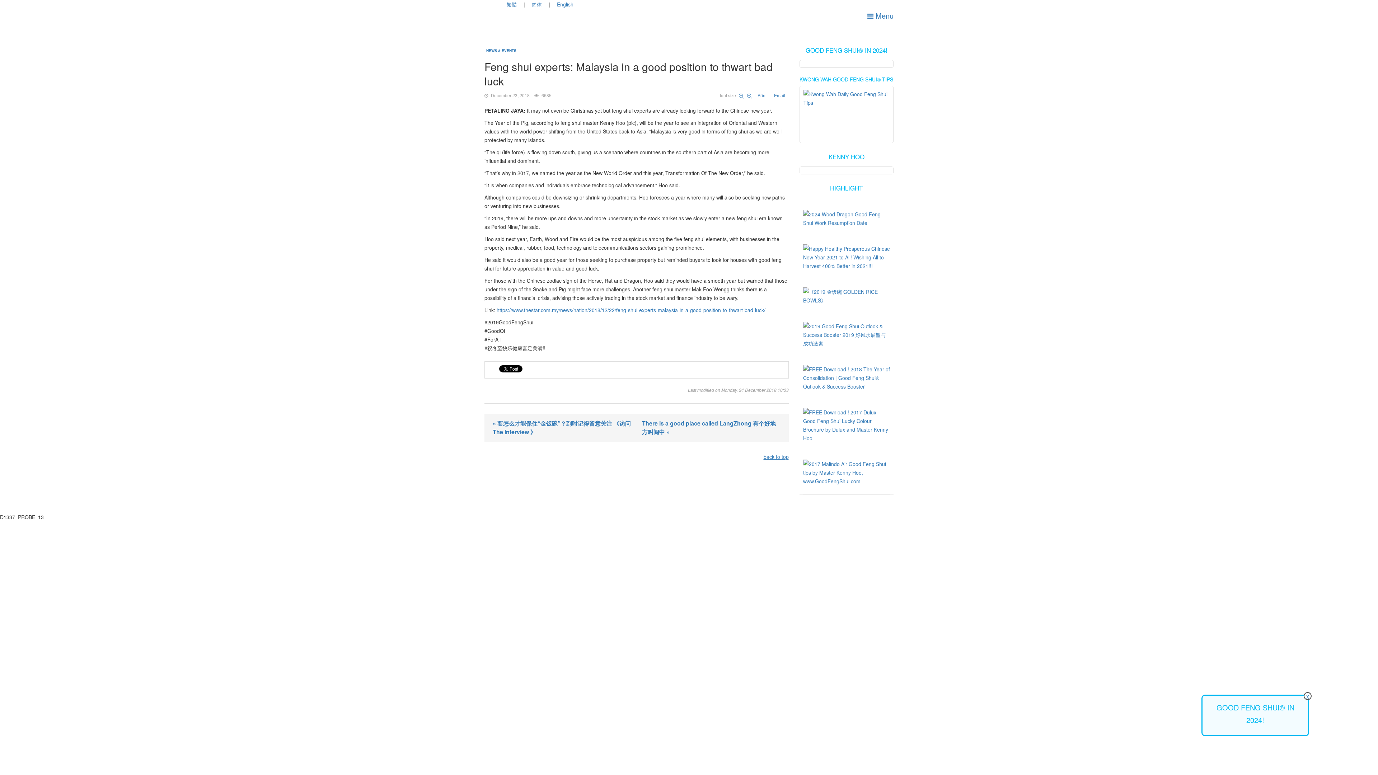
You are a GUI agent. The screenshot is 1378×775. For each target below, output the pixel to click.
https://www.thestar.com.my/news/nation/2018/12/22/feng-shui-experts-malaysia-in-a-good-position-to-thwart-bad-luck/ (631, 310)
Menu (883, 15)
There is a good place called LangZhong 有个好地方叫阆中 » (709, 427)
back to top (776, 456)
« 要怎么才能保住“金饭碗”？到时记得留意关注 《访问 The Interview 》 (562, 427)
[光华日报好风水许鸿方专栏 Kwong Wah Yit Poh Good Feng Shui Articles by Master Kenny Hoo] (846, 108)
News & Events (501, 50)
